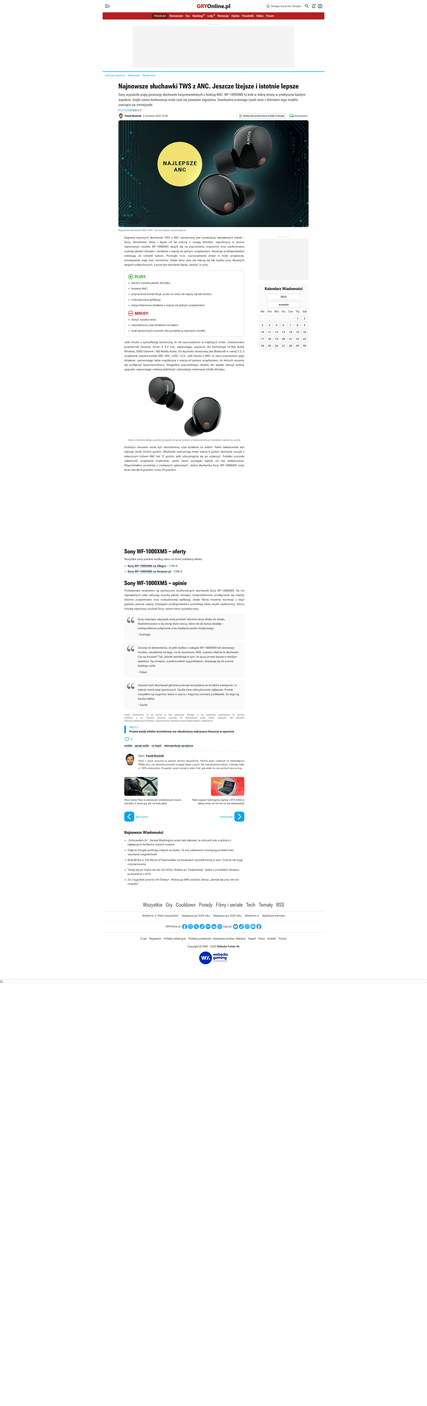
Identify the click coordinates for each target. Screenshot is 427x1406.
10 (262, 332)
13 (283, 332)
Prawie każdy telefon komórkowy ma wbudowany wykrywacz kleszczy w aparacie (181, 731)
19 (276, 338)
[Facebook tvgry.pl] (258, 926)
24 (262, 345)
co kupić (156, 745)
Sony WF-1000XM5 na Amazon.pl (149, 571)
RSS (280, 905)
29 (297, 345)
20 (283, 338)
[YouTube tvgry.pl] (235, 926)
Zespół (252, 938)
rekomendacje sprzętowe (178, 745)
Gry (188, 15)
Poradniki (248, 15)
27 (283, 345)
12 (276, 332)
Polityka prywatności (199, 938)
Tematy (266, 905)
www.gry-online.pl (115, 75)
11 (269, 332)
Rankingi (197, 15)
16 (304, 332)
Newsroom (176, 15)
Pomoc (283, 938)
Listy (210, 15)
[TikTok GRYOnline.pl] (202, 926)
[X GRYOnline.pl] (196, 926)
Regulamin (155, 938)
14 (290, 332)
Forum (270, 15)
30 (304, 345)
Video (259, 15)
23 (304, 338)
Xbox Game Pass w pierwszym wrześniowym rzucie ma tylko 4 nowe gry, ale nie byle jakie (153, 799)
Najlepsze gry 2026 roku (196, 915)
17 (262, 338)
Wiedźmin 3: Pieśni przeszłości (160, 915)
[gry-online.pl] (213, 6)
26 (276, 345)
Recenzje (223, 15)
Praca (261, 938)
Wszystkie (152, 905)
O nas (143, 938)
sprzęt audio (142, 745)
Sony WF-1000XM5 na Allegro (147, 566)
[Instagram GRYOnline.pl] (190, 926)
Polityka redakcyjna (175, 938)
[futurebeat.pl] (130, 110)
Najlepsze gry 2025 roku (227, 915)
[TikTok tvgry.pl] (241, 926)
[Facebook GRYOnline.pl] (184, 926)
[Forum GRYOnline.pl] (219, 926)
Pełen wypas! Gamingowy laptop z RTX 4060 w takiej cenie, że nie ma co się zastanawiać (215, 799)
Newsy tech (149, 75)
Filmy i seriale (229, 905)
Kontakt (271, 938)
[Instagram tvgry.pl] (247, 926)
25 (269, 345)
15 (297, 332)
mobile (128, 745)
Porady (205, 905)
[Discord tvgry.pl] (253, 926)
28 (290, 345)
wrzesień (284, 304)
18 (269, 338)
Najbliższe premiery (273, 915)
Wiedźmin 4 (252, 915)
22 (297, 338)
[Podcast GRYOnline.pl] (207, 926)
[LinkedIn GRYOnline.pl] (213, 926)
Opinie (235, 15)
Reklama (241, 938)
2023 (284, 296)
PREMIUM (160, 16)
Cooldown (186, 905)
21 (290, 338)
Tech (250, 905)
